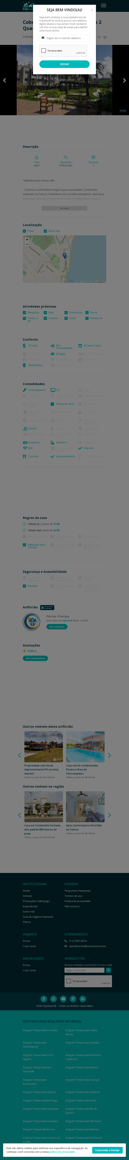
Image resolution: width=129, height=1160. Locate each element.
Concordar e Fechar (107, 1150)
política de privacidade (62, 1152)
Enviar (64, 64)
